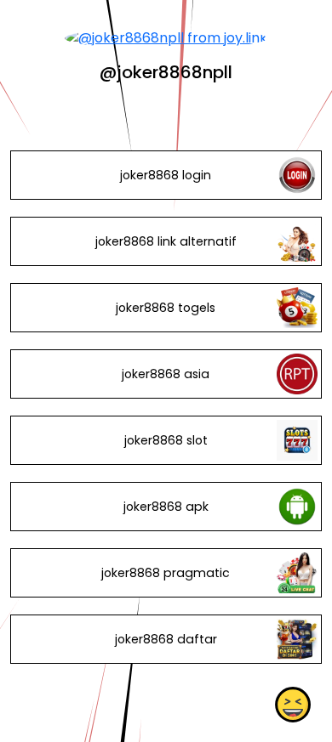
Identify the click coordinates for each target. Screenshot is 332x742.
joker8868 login (165, 175)
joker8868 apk (166, 506)
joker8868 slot (166, 440)
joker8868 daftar (166, 639)
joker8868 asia (165, 373)
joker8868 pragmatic (165, 572)
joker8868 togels (165, 307)
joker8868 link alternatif (166, 241)
